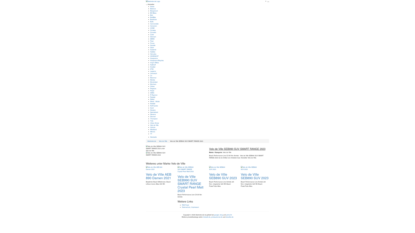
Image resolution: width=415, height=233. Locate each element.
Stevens (153, 114)
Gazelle (152, 45)
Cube (152, 34)
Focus (152, 43)
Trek (151, 121)
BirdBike (153, 17)
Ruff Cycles (154, 106)
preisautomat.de (216, 217)
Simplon (153, 110)
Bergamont (154, 11)
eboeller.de (229, 217)
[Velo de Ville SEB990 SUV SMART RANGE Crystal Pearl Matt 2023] (186, 169)
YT (151, 134)
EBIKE (152, 39)
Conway (153, 30)
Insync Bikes (154, 62)
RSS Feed (185, 205)
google (216, 215)
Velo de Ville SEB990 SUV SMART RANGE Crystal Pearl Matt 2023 (190, 183)
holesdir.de (206, 217)
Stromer (153, 116)
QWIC (152, 93)
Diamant (153, 37)
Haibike (152, 52)
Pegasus (153, 88)
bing (221, 215)
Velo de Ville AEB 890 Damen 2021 (158, 176)
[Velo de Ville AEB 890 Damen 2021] (154, 168)
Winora (152, 132)
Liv (151, 75)
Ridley (152, 99)
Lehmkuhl (153, 73)
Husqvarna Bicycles (157, 60)
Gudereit (153, 50)
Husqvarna (154, 58)
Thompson (154, 119)
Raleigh (152, 97)
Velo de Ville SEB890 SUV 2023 (223, 176)
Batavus (153, 9)
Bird (151, 15)
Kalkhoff (153, 65)
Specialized (154, 112)
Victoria (152, 127)
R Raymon (153, 95)
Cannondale (154, 24)
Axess (152, 6)
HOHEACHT (154, 56)
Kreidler (153, 67)
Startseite (153, 137)
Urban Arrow (154, 123)
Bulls (151, 21)
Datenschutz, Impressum (190, 207)
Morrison (153, 84)
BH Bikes (153, 13)
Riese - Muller (155, 101)
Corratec (153, 32)
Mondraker (154, 82)
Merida (152, 80)
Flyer (152, 41)
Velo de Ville (154, 125)
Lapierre (153, 71)
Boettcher (153, 19)
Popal (152, 91)
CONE (152, 28)
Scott (152, 108)
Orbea (152, 86)
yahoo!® (229, 215)
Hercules (153, 54)
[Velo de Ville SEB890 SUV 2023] (217, 168)
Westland (153, 129)
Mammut (153, 78)
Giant (152, 47)
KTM (151, 69)
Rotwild (152, 103)
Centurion (153, 26)
